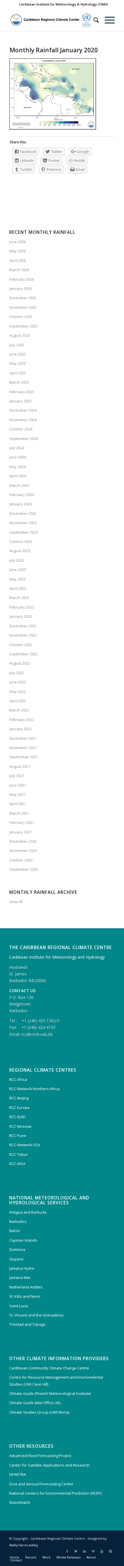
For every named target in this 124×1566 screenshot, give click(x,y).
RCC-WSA (17, 1163)
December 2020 (22, 841)
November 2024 (23, 419)
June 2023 (17, 569)
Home (14, 1557)
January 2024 (20, 503)
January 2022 (20, 728)
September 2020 (23, 869)
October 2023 (20, 541)
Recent (30, 1557)
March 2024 (19, 485)
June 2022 (17, 682)
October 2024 (20, 429)
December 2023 (22, 513)
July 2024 (16, 447)
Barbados (18, 1221)
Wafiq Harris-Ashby (23, 1545)
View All (15, 901)
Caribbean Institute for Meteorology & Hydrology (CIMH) (63, 4)
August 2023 (19, 550)
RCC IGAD (17, 1116)
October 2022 (20, 644)
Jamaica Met (19, 1277)
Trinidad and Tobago (27, 1324)
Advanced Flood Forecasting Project (40, 1455)
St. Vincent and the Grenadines (36, 1315)
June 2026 (17, 241)
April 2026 (17, 260)
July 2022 (16, 672)
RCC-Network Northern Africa (34, 1088)
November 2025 (23, 307)
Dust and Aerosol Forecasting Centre (41, 1484)
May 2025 (17, 363)
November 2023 (23, 522)
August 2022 (19, 663)
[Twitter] (76, 1551)
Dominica (17, 1249)
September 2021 (23, 756)
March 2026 (19, 269)
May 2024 (17, 466)
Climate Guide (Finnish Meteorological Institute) (50, 1393)
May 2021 (17, 794)
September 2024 (23, 438)
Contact (16, 1560)
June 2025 (17, 354)
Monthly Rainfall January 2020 (54, 50)
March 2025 (19, 382)
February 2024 (21, 494)
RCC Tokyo (18, 1154)
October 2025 (20, 316)
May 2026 (17, 251)
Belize (14, 1230)
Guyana (16, 1259)
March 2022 (19, 710)
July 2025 (16, 344)
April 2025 (17, 373)
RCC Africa (18, 1079)
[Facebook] (67, 1551)
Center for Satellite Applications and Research (49, 1465)
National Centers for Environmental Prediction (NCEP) (55, 1493)
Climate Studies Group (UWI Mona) (39, 1412)
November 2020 (23, 850)
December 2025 (22, 297)
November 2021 (23, 747)
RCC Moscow (20, 1126)
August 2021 (19, 766)
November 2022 (23, 635)
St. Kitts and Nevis (24, 1296)
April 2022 (17, 700)
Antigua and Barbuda (27, 1212)
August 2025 (19, 335)
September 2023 (23, 532)
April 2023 (17, 588)
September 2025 (23, 326)
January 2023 (20, 616)
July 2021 (16, 775)
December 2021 (22, 738)
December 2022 (22, 625)
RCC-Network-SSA (24, 1144)
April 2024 (17, 475)
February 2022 (21, 719)
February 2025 (21, 391)
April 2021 (17, 803)
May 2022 (17, 691)
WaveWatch (19, 1502)
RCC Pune (17, 1135)
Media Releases (68, 1557)
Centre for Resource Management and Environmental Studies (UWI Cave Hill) (56, 1380)
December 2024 (22, 410)
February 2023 (21, 607)
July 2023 (16, 560)
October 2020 (20, 860)
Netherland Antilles (26, 1287)
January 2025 (20, 401)
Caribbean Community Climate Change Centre (49, 1368)
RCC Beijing (19, 1098)
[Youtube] (101, 1551)
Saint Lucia (18, 1305)
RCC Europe (19, 1107)
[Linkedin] (84, 1551)
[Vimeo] (93, 1551)
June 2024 (17, 457)
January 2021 (20, 832)
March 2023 (19, 597)
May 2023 (17, 579)
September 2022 (23, 654)
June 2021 (17, 785)
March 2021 (19, 813)
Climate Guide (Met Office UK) (34, 1402)
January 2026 (20, 288)
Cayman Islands (23, 1240)
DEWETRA (17, 1474)
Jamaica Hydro (21, 1268)
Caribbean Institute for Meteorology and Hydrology (57, 957)
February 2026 (21, 279)
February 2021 (21, 822)
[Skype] (110, 1551)
